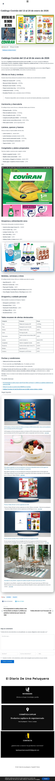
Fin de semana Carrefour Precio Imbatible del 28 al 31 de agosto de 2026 (21, 538)
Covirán (9, 597)
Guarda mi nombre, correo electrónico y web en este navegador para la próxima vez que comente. (25, 658)
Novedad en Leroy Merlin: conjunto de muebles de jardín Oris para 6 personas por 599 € (24, 580)
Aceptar (46, 778)
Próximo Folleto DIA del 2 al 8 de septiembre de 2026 (16, 504)
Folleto (15, 597)
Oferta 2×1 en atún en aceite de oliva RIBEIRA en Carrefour (17, 386)
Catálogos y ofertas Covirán (9, 50)
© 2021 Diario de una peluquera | (23, 767)
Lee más (47, 433)
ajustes (38, 779)
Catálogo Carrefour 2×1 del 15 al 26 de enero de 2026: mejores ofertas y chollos (22, 389)
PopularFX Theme (35, 767)
